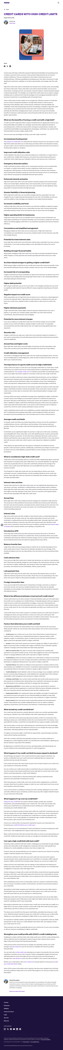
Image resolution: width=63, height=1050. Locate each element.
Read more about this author (17, 991)
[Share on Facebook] (4, 66)
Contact (6, 1002)
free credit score (29, 962)
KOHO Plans (31, 970)
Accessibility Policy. (35, 1041)
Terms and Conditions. (46, 1039)
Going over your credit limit (12, 801)
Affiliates (6, 1008)
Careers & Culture (9, 1011)
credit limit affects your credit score (24, 825)
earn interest (16, 947)
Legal (5, 1014)
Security (6, 1017)
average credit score (23, 371)
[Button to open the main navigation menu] (58, 3)
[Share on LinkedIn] (10, 66)
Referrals (6, 1021)
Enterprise (7, 1005)
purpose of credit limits (13, 141)
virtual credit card (21, 952)
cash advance (16, 958)
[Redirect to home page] (6, 2)
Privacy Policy (26, 1041)
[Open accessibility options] (2, 525)
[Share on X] (7, 66)
